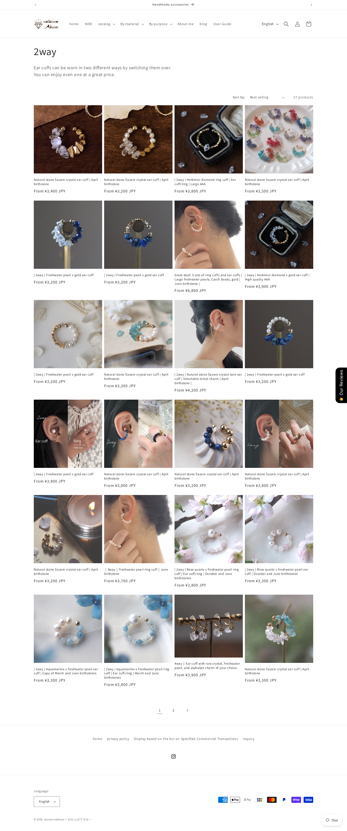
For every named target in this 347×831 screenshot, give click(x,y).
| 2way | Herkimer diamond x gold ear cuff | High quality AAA (277, 277)
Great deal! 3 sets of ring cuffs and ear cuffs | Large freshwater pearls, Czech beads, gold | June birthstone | (208, 279)
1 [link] (160, 710)
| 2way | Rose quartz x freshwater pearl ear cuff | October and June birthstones (276, 572)
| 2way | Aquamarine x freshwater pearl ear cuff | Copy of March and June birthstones (66, 671)
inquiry (248, 738)
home (97, 738)
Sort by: (239, 97)
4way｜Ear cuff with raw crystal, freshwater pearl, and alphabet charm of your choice (207, 666)
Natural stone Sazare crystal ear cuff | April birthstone (66, 182)
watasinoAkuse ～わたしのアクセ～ (68, 819)
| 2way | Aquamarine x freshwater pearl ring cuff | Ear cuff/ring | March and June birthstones (136, 673)
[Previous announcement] (35, 5)
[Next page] (187, 710)
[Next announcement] (311, 5)
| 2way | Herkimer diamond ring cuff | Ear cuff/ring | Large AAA (205, 182)
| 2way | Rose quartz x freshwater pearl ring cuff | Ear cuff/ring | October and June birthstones (207, 574)
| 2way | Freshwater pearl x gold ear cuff (64, 275)
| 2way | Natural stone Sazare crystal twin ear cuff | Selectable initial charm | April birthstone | (208, 379)
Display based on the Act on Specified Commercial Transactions (186, 738)
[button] (106, 24)
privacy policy (118, 738)
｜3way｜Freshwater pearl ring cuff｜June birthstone (136, 572)
